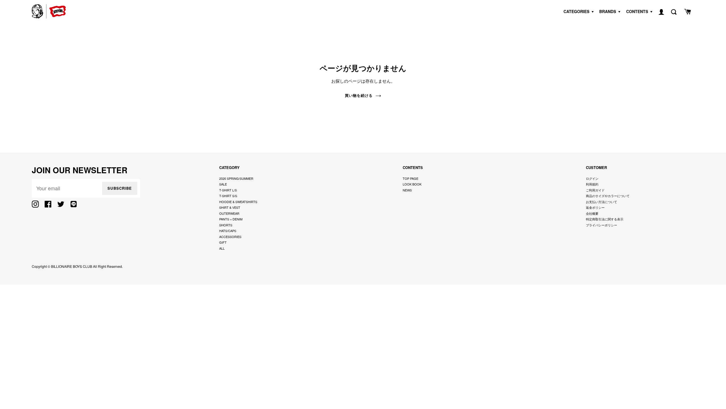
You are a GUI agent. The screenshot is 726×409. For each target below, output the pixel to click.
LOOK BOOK (412, 184)
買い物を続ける (359, 95)
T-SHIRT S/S (228, 195)
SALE (223, 184)
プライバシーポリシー (601, 225)
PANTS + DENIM (230, 219)
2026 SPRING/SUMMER (236, 178)
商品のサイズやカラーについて (608, 195)
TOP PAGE (410, 178)
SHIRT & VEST (229, 207)
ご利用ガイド (595, 190)
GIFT (223, 242)
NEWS (407, 190)
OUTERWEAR (229, 213)
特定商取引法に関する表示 (604, 219)
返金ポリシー (595, 207)
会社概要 (592, 213)
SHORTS (225, 225)
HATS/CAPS (227, 230)
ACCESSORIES (230, 236)
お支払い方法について (601, 201)
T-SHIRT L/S (228, 190)
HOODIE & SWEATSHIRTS (238, 201)
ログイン (592, 178)
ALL (222, 248)
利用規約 (592, 184)
